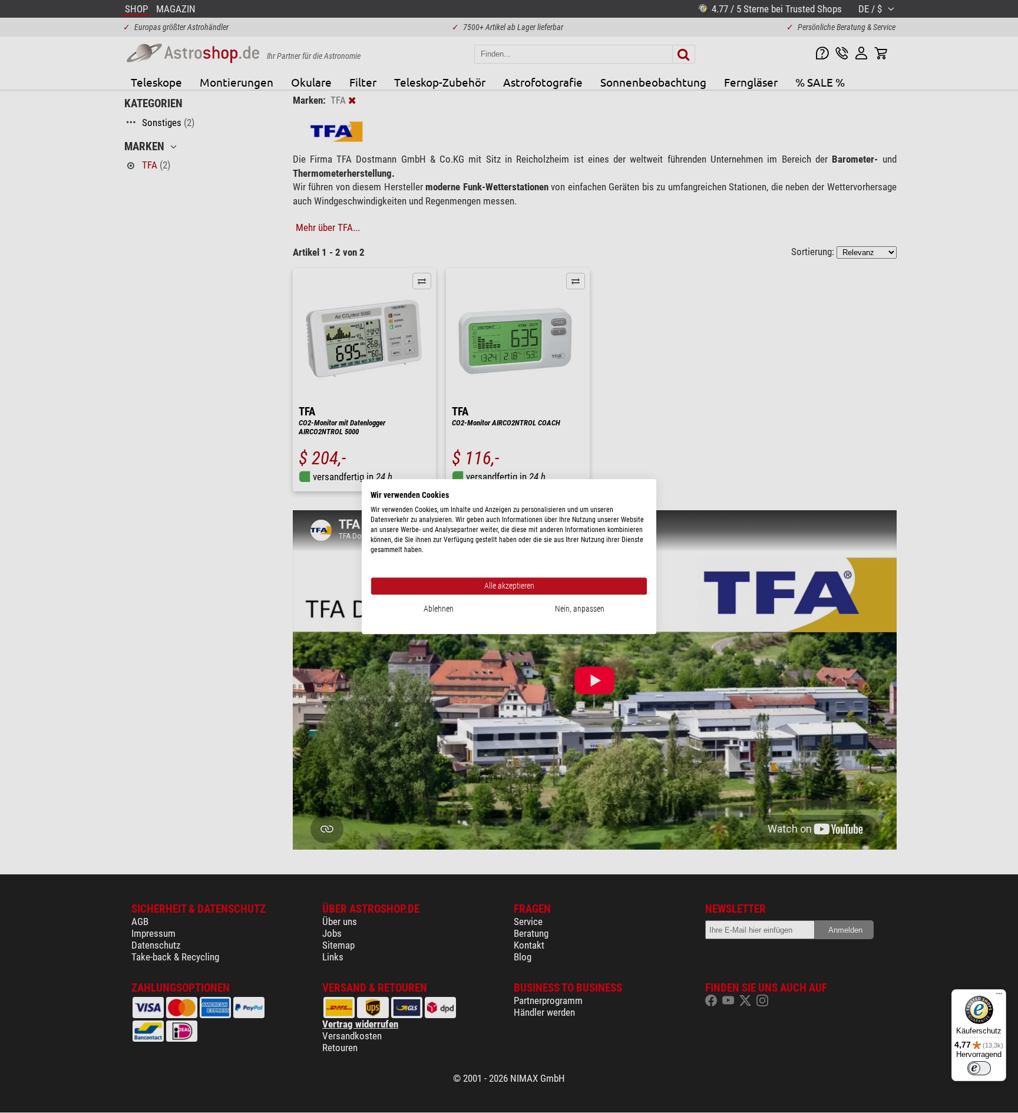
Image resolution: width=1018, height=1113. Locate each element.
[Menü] (999, 996)
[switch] (979, 1068)
